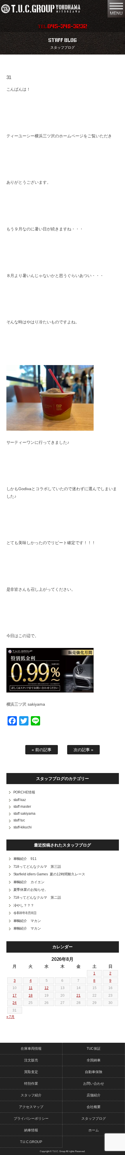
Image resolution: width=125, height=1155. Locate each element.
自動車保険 (93, 1072)
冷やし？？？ (23, 905)
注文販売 (31, 1060)
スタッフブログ (93, 1119)
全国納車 (94, 1060)
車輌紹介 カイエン (29, 882)
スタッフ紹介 (31, 1095)
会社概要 (94, 1107)
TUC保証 (94, 1049)
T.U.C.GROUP (31, 1142)
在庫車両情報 (31, 1049)
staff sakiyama (24, 814)
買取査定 (31, 1072)
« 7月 (10, 1017)
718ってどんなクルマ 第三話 (37, 867)
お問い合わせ (93, 1084)
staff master (22, 807)
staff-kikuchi (22, 827)
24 (14, 1003)
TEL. (62, 26)
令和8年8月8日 (25, 913)
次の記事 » (83, 749)
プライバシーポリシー (31, 1119)
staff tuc (19, 820)
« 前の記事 (41, 749)
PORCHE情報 (24, 792)
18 (30, 995)
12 (46, 988)
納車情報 (31, 1130)
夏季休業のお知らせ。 (30, 890)
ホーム (93, 1130)
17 (14, 995)
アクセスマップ (31, 1107)
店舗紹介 (94, 1095)
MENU (116, 8)
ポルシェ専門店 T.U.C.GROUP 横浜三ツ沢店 (51, 8)
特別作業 (31, 1084)
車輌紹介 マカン (27, 921)
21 (78, 995)
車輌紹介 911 (25, 859)
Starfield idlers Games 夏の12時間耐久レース (49, 874)
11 (31, 988)
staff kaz (19, 800)
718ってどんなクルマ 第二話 (37, 897)
